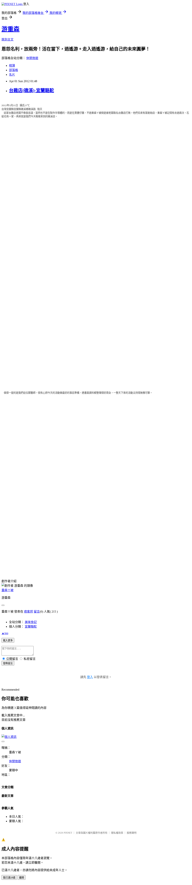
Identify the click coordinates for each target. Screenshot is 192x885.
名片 (12, 74)
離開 (21, 877)
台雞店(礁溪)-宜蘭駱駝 (31, 90)
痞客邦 (28, 611)
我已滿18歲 (9, 877)
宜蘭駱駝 (31, 626)
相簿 (12, 65)
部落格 (13, 70)
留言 (37, 611)
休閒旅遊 (32, 58)
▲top (5, 633)
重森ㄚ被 (8, 590)
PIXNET (68, 832)
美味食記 (31, 622)
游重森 (11, 29)
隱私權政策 (117, 832)
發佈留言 (8, 663)
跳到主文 (8, 39)
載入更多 (8, 640)
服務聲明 (131, 832)
